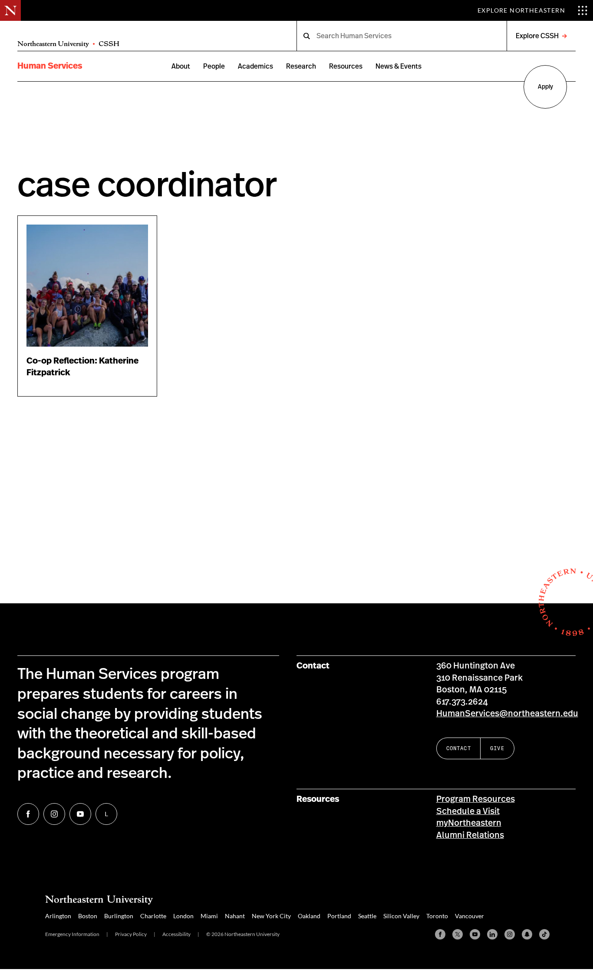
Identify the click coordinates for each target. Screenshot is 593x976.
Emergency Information (72, 934)
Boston (87, 916)
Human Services (49, 66)
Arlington (58, 916)
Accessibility (176, 934)
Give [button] (497, 748)
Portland (339, 916)
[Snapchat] (527, 934)
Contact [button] (458, 748)
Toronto (437, 916)
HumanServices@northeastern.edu (507, 713)
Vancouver (469, 916)
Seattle (367, 916)
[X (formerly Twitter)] (457, 934)
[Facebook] (440, 934)
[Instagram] (509, 934)
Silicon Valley (401, 916)
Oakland (309, 916)
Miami (209, 916)
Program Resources (475, 799)
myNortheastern (468, 823)
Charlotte (153, 916)
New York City (271, 916)
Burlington (118, 916)
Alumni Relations (470, 835)
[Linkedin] (492, 934)
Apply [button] (545, 87)
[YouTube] (475, 934)
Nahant (235, 916)
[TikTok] (544, 934)
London (183, 916)
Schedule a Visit (468, 811)
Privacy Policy (131, 934)
